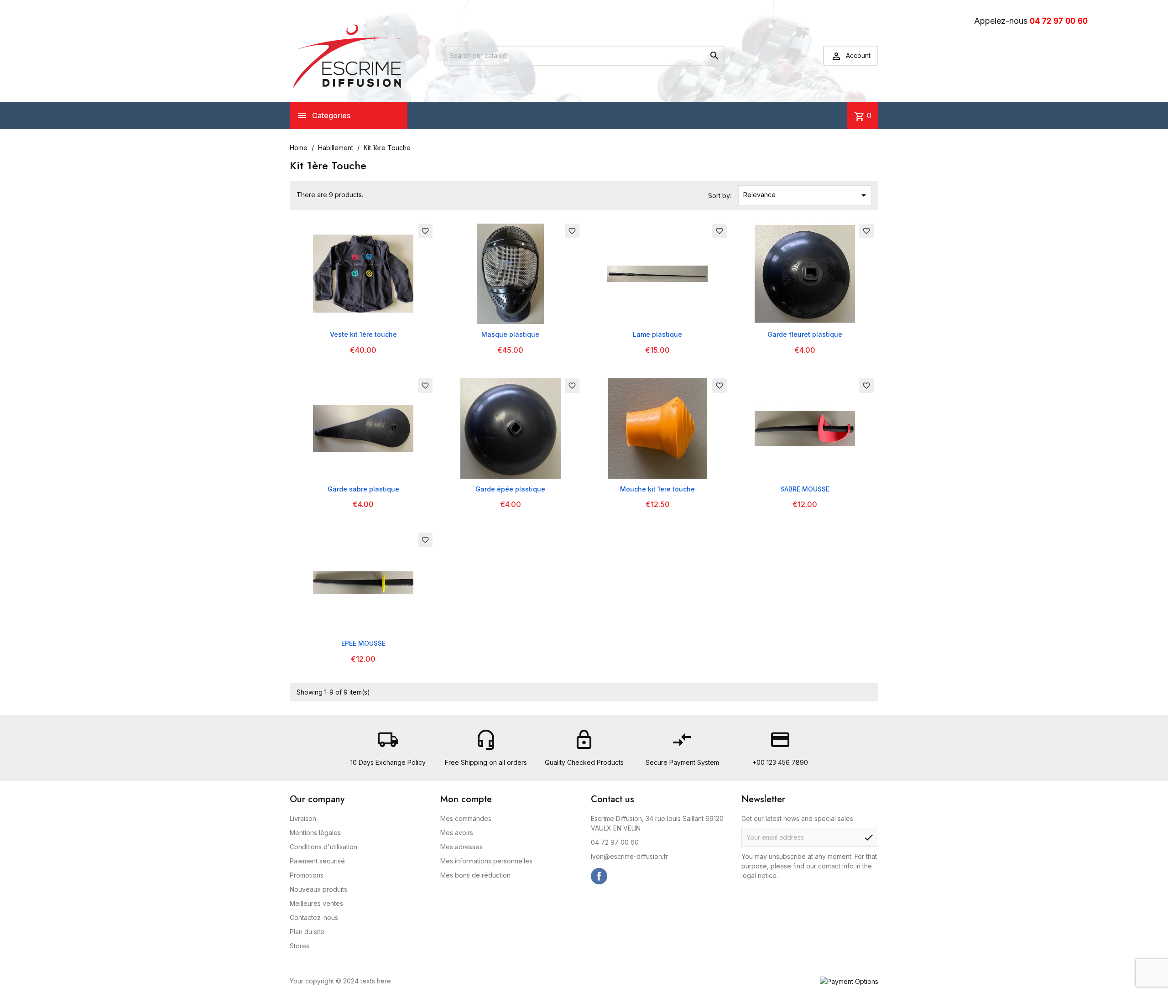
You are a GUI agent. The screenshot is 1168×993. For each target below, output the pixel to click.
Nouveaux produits (318, 889)
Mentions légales (315, 832)
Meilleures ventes (316, 903)
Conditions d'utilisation (323, 847)
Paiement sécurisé (317, 861)
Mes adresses (461, 847)
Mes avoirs (456, 832)
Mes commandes (465, 818)
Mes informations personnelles (486, 861)
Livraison (303, 818)
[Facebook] (599, 876)
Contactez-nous (314, 917)
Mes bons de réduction (475, 875)
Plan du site (307, 932)
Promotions (306, 875)
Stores (299, 946)
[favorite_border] (363, 273)
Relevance (806, 195)
